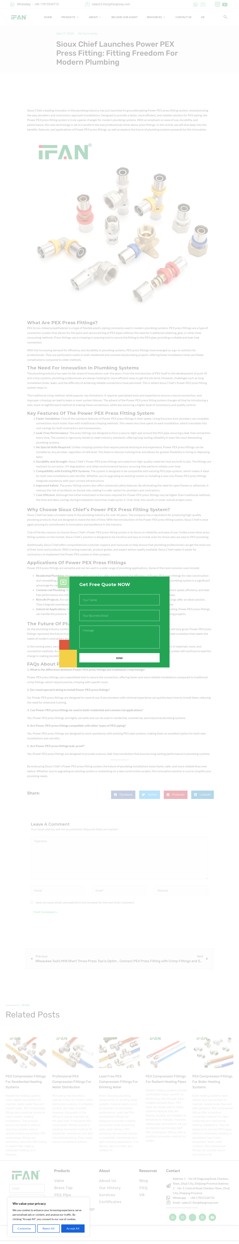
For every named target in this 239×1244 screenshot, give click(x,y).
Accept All (73, 1228)
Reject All (49, 1228)
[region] (48, 1217)
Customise (24, 1228)
